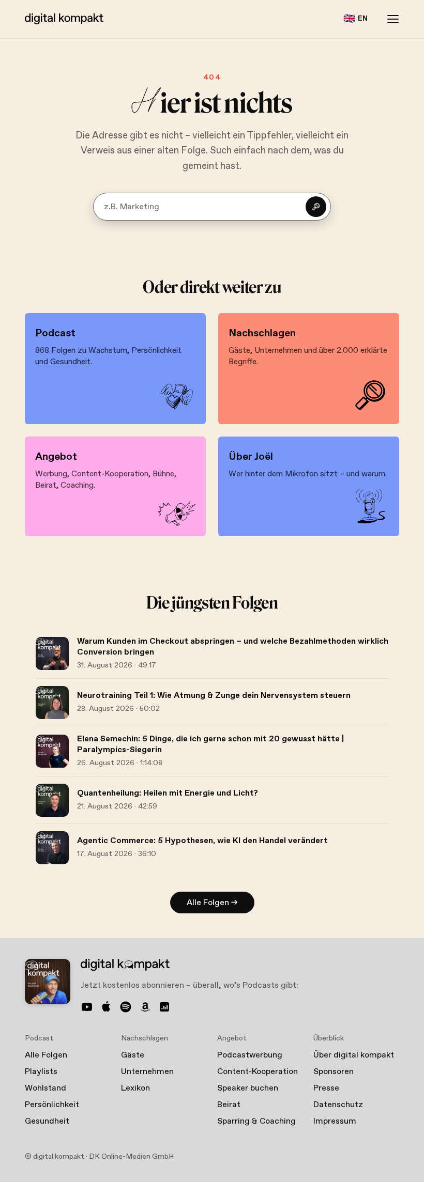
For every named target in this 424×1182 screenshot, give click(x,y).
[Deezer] (164, 1007)
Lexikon (135, 1088)
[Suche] (316, 206)
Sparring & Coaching (256, 1121)
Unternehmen (147, 1071)
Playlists (41, 1071)
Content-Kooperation (257, 1071)
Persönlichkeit (52, 1104)
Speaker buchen (247, 1088)
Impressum (334, 1121)
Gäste (132, 1055)
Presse (326, 1088)
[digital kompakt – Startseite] (64, 19)
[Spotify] (125, 1007)
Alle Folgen (46, 1055)
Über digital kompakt (353, 1055)
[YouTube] (87, 1007)
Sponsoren (333, 1071)
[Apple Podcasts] (106, 1007)
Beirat (228, 1104)
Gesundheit (47, 1121)
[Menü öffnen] (393, 19)
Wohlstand (45, 1088)
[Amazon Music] (145, 1007)
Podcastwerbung (249, 1055)
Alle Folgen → (212, 902)
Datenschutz (338, 1104)
